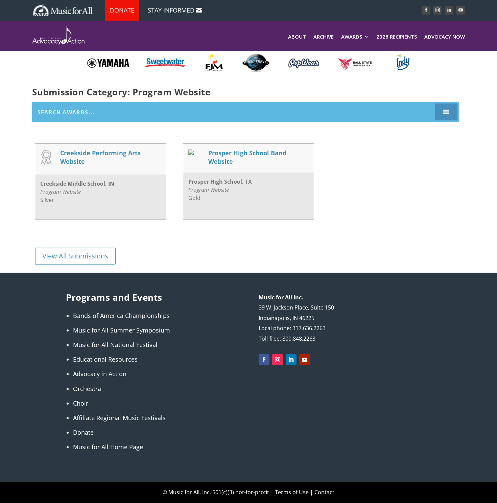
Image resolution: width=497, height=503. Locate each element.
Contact (324, 492)
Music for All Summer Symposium (121, 330)
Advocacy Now (444, 36)
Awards (351, 36)
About (297, 36)
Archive (323, 36)
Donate (122, 10)
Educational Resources (105, 359)
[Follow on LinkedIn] (449, 10)
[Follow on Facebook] (426, 10)
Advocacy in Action (99, 374)
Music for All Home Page (108, 447)
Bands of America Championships (121, 316)
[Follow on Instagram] (437, 10)
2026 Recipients (396, 36)
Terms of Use (292, 492)
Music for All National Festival (115, 345)
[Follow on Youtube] (460, 10)
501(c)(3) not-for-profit (240, 492)
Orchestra (87, 389)
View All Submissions (75, 255)
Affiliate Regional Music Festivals (119, 418)
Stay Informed (171, 10)
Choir (80, 403)
